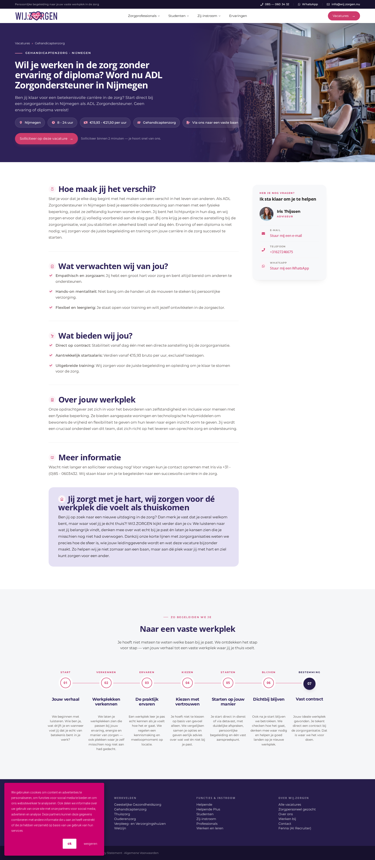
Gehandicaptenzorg (50, 43)
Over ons (285, 814)
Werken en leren (209, 828)
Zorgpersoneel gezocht (297, 809)
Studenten (205, 814)
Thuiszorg (122, 814)
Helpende (204, 805)
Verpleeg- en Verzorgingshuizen (140, 824)
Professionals (206, 824)
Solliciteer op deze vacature (46, 138)
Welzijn (120, 828)
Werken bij (287, 819)
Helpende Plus (208, 809)
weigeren (90, 844)
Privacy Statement (109, 853)
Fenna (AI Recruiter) (294, 828)
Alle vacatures (289, 805)
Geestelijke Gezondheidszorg (137, 805)
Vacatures (22, 43)
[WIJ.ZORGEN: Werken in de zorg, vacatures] (36, 16)
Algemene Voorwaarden (141, 853)
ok (69, 844)
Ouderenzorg (125, 819)
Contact (284, 824)
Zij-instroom (206, 819)
